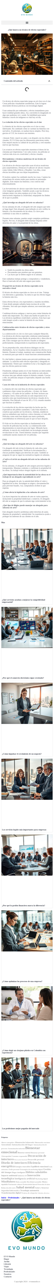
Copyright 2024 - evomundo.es (27, 1281)
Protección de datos (44, 1184)
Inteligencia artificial (25, 1178)
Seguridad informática (10, 1191)
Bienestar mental (24, 1153)
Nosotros (7, 1274)
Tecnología (8, 1269)
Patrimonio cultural (15, 1184)
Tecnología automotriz (29, 1190)
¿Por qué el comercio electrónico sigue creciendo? (23, 678)
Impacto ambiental (9, 1175)
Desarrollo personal (36, 1160)
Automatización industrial (16, 1148)
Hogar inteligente (18, 1172)
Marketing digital (41, 1179)
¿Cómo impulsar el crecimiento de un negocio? (22, 754)
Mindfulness (8, 1181)
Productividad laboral (30, 1184)
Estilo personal (14, 1169)
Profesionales (13, 1198)
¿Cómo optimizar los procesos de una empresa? (22, 981)
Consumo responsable (19, 1156)
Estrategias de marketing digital (31, 1169)
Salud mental (25, 1187)
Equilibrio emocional (39, 1166)
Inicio (3, 1198)
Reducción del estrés (8, 1188)
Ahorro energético (7, 1142)
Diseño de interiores (14, 1162)
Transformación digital (11, 1193)
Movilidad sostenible (34, 1182)
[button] (27, 23)
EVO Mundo (9, 1256)
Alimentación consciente (42, 1142)
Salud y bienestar (42, 1188)
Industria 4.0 (22, 1176)
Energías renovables (22, 1167)
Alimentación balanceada (24, 1142)
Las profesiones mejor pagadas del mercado (20, 1128)
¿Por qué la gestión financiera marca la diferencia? (23, 905)
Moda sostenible (21, 1182)
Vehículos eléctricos (43, 1193)
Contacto (8, 1277)
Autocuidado (6, 1145)
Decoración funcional (20, 1159)
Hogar (6, 1259)
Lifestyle (7, 1264)
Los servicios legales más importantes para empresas (24, 830)
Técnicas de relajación (29, 1193)
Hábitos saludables (36, 1172)
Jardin (6, 1261)
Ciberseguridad (6, 1156)
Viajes (6, 1266)
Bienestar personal (37, 1153)
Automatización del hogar (22, 1145)
